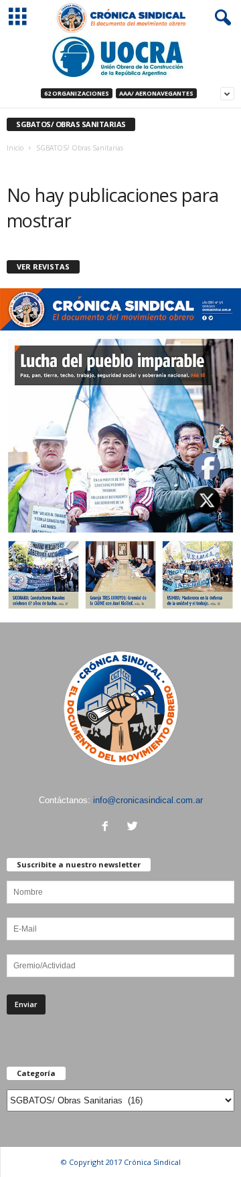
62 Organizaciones (76, 93)
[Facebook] (108, 828)
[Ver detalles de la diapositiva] (120, 56)
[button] (220, 18)
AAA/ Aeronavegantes (156, 93)
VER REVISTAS (43, 266)
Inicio (15, 147)
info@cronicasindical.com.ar (148, 800)
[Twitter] (134, 828)
